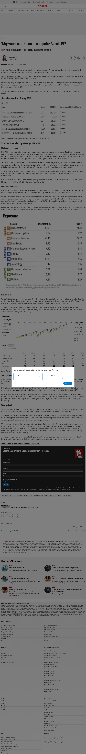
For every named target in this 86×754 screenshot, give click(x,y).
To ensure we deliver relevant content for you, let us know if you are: (36, 370)
